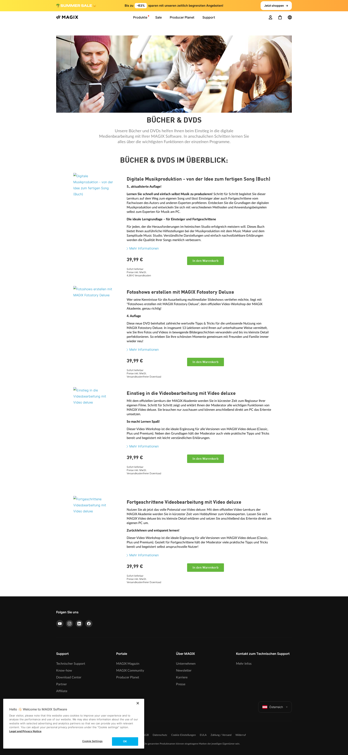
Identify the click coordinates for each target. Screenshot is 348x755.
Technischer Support (70, 663)
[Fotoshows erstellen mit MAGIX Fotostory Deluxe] (98, 310)
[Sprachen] (290, 17)
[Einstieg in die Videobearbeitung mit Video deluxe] (98, 411)
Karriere (181, 677)
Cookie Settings (92, 741)
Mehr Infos (244, 663)
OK (125, 741)
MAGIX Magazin (127, 663)
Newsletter (184, 670)
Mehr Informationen (144, 248)
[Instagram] (69, 623)
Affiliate (61, 691)
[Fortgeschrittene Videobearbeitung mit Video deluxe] (98, 520)
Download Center (68, 677)
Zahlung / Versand (221, 735)
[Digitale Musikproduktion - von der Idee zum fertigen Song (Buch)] (98, 197)
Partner (61, 684)
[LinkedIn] (79, 623)
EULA (203, 735)
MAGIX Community (130, 670)
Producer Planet (127, 677)
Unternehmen (186, 663)
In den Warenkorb (206, 261)
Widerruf (240, 735)
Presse (180, 684)
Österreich (276, 707)
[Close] (137, 703)
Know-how (64, 670)
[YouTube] (59, 623)
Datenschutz (160, 735)
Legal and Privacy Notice (25, 731)
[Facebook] (88, 623)
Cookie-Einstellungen (183, 735)
